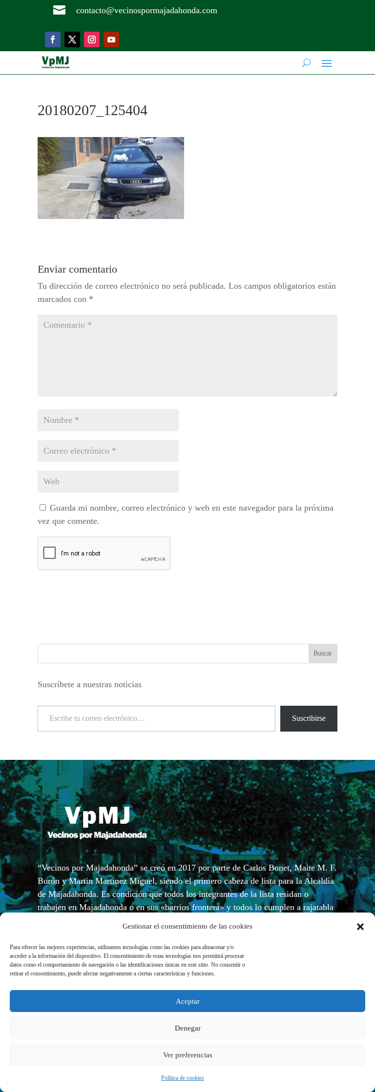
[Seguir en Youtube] (111, 39)
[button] (360, 927)
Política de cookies (182, 1077)
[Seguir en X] (72, 39)
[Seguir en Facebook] (53, 39)
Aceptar (188, 1001)
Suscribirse (309, 718)
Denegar (188, 1028)
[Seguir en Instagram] (92, 39)
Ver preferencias (187, 1055)
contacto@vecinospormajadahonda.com (146, 10)
